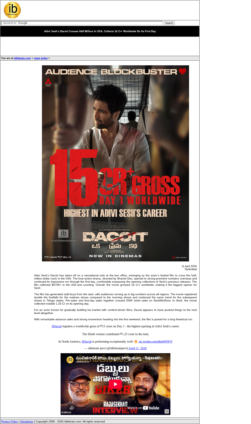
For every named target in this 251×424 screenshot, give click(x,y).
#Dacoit (57, 326)
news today (41, 58)
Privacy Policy (9, 421)
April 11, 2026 (138, 348)
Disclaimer (26, 421)
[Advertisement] (100, 10)
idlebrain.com (22, 58)
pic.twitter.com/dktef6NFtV (156, 341)
